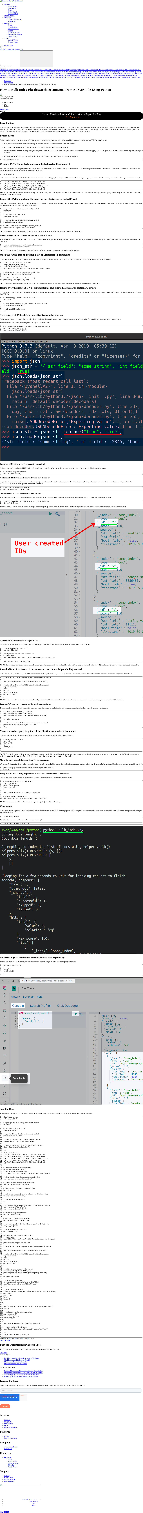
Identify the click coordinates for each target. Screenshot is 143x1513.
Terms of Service (33, 1501)
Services (7, 4)
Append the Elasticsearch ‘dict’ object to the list (107, 73)
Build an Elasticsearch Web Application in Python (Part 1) (23, 1373)
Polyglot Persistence (15, 34)
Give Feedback (5, 1340)
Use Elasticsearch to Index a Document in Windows (21, 1358)
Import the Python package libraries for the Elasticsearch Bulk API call (84, 70)
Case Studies (12, 27)
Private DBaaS (13, 14)
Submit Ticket (13, 40)
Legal (33, 1503)
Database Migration (10, 1427)
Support (6, 38)
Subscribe (5, 109)
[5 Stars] (31, 1338)
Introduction (4, 70)
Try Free (10, 45)
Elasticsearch (12, 6)
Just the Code (135, 77)
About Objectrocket (14, 19)
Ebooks (10, 31)
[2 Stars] (12, 1338)
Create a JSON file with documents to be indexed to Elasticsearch (39, 70)
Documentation (13, 29)
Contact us (11, 21)
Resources (7, 23)
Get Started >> (73, 117)
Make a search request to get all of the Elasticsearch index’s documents (94, 75)
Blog (10, 25)
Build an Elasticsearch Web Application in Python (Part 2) (23, 1371)
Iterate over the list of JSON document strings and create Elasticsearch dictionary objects (80, 72)
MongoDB (12, 8)
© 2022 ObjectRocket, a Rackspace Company (33, 1499)
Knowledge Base (14, 32)
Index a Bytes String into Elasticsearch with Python (21, 1376)
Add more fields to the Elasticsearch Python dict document (72, 73)
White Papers (12, 36)
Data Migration (13, 12)
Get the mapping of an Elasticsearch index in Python (21, 1374)
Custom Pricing (9, 16)
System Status (13, 42)
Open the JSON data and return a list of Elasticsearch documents (29, 72)
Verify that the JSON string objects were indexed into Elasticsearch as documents (45, 77)
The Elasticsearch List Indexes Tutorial (17, 1360)
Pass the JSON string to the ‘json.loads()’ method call (35, 73)
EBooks (11, 1465)
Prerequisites (12, 70)
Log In (4, 45)
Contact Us (8, 1449)
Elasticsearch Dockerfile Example (15, 1362)
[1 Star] (6, 1338)
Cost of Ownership (10, 1438)
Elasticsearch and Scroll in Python (15, 1364)
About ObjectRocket (11, 1447)
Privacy (33, 1505)
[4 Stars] (24, 1338)
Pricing (6, 1436)
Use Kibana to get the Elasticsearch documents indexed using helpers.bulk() (106, 77)
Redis (10, 10)
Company (7, 17)
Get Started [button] (3, 1353)
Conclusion (76, 77)
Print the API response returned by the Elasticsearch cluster (51, 75)
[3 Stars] (18, 1338)
